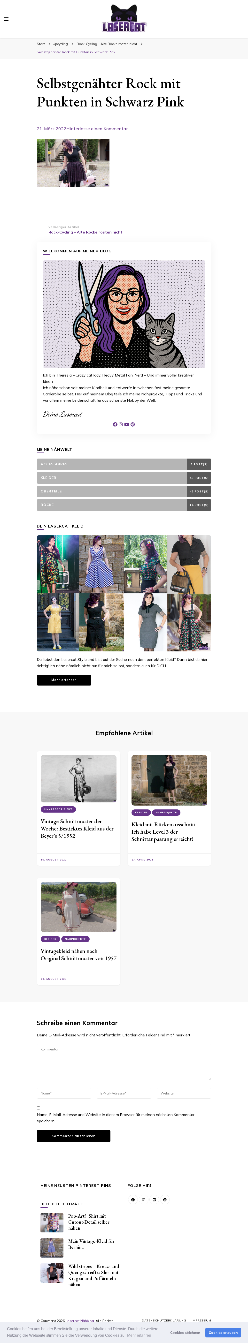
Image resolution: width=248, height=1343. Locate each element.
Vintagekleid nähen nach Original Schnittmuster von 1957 (78, 954)
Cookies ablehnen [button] (185, 1333)
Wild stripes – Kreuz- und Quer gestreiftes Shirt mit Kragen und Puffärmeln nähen (93, 1275)
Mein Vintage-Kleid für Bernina (91, 1244)
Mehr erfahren (64, 680)
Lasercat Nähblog (80, 1321)
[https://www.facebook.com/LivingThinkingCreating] (133, 1199)
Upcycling (60, 44)
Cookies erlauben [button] (223, 1333)
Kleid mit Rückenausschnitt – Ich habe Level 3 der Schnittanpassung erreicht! (166, 832)
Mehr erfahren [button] (139, 1335)
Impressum (201, 1320)
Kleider (141, 812)
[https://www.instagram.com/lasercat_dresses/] (143, 1199)
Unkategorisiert (58, 809)
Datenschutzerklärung (164, 1320)
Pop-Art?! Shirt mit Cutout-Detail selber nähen (88, 1222)
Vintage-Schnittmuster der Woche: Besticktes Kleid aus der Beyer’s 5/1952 (77, 828)
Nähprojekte (166, 812)
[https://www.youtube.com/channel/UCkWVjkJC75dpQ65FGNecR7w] (154, 1199)
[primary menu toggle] (6, 19)
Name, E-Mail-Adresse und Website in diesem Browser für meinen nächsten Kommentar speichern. (115, 1117)
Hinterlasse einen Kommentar (97, 128)
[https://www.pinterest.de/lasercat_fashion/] (165, 1199)
